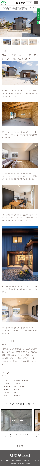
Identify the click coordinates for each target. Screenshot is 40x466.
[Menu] (36, 2)
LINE (17, 3)
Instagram (20, 3)
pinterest (23, 3)
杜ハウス (3, 3)
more (20, 445)
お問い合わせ (38, 14)
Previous (1, 42)
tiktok (29, 3)
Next (38, 42)
